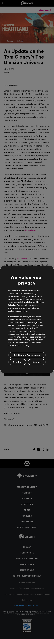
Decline (17, 362)
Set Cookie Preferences (27, 355)
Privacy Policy (26, 302)
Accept (37, 362)
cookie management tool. (18, 311)
